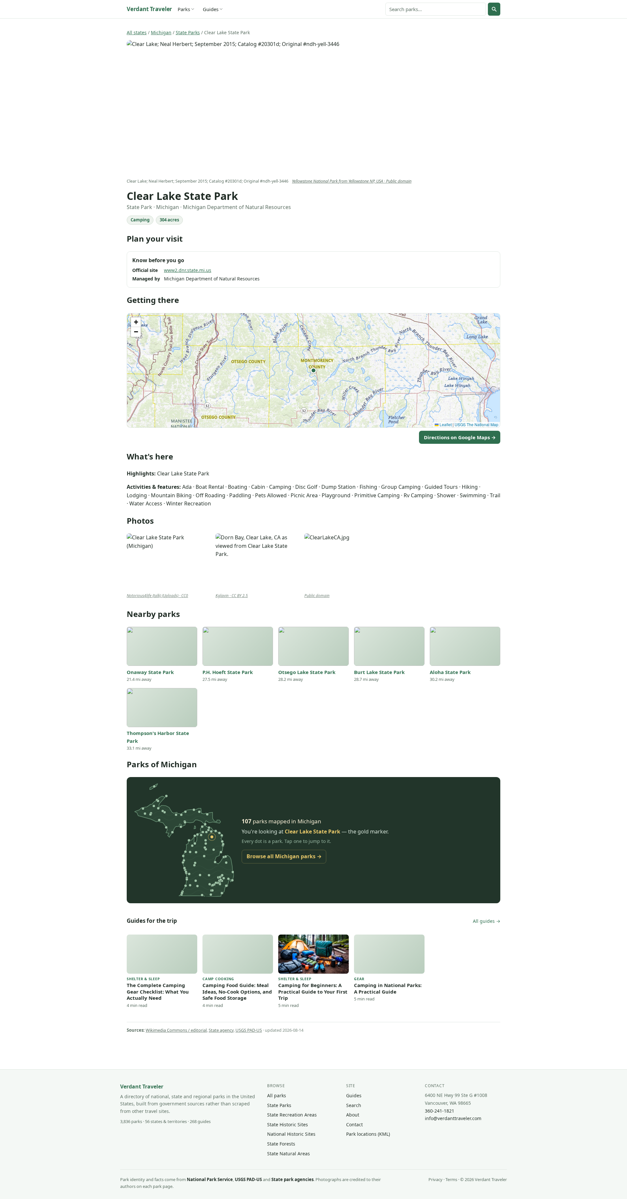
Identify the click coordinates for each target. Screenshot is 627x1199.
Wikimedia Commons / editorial (176, 1030)
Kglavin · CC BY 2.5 (232, 595)
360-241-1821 (439, 1111)
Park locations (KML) (368, 1134)
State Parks (188, 32)
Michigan (161, 32)
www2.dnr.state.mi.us (187, 270)
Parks (184, 9)
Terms (451, 1179)
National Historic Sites (291, 1134)
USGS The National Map (476, 424)
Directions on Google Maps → (460, 437)
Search (353, 1105)
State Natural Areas (288, 1153)
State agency (221, 1030)
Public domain (317, 595)
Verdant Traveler (149, 9)
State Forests (281, 1144)
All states (137, 32)
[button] (313, 370)
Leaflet (445, 424)
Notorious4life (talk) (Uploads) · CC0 (157, 595)
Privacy (435, 1179)
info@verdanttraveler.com (453, 1118)
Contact (354, 1124)
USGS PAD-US (248, 1030)
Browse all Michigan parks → (284, 856)
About (352, 1115)
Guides (210, 9)
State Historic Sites (287, 1124)
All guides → (486, 921)
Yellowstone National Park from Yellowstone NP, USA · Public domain (351, 181)
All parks (276, 1095)
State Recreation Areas (292, 1115)
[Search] (494, 9)
